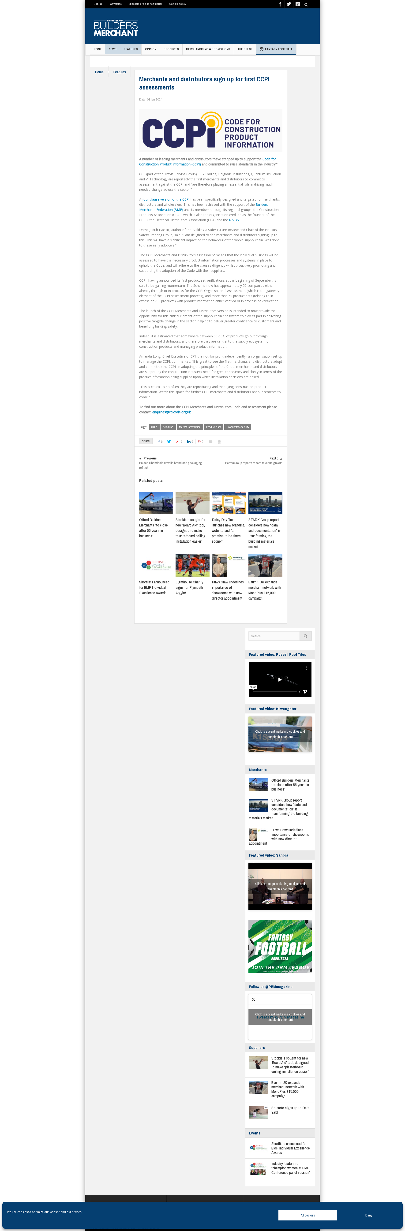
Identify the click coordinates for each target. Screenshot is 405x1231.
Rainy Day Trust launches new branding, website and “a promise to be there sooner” (228, 530)
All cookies (308, 1215)
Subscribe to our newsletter (145, 4)
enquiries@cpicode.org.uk (171, 412)
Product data (213, 427)
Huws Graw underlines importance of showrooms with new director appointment (228, 590)
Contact (98, 4)
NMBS (234, 220)
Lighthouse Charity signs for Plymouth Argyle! (189, 587)
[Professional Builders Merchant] (116, 26)
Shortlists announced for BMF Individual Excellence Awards (154, 587)
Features (131, 49)
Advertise (116, 4)
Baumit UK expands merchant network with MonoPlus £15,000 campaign (264, 590)
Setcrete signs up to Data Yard (290, 1109)
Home (97, 49)
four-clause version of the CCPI (166, 199)
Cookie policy (177, 4)
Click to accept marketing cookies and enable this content (280, 734)
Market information (190, 427)
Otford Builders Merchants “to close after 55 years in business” (153, 527)
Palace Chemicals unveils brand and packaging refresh (170, 463)
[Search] (306, 636)
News (112, 49)
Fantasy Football (279, 49)
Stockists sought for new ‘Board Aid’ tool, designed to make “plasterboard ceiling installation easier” (191, 530)
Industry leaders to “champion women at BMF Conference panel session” (290, 1168)
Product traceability (238, 427)
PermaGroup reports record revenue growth (253, 460)
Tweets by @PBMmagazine (280, 1017)
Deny (368, 1215)
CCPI (154, 427)
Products (171, 49)
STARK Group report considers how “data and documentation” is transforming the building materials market (264, 533)
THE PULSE (244, 49)
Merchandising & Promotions (208, 49)
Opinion (150, 49)
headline (168, 427)
